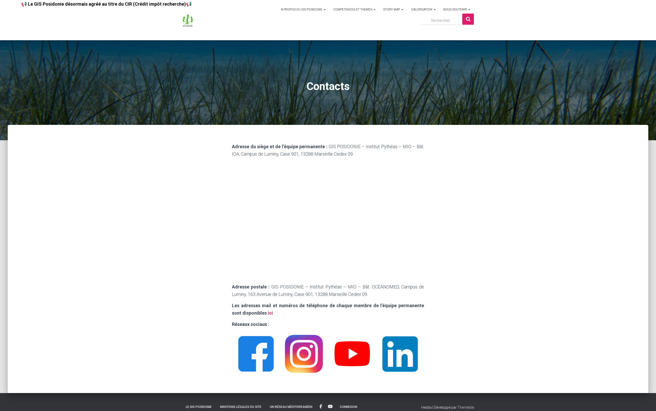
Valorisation (422, 9)
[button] (324, 9)
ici (271, 313)
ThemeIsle (465, 407)
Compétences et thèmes (353, 9)
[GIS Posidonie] (187, 20)
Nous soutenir (455, 9)
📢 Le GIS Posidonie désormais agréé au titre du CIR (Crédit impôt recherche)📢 (86, 4)
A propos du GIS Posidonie (302, 9)
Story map (392, 9)
